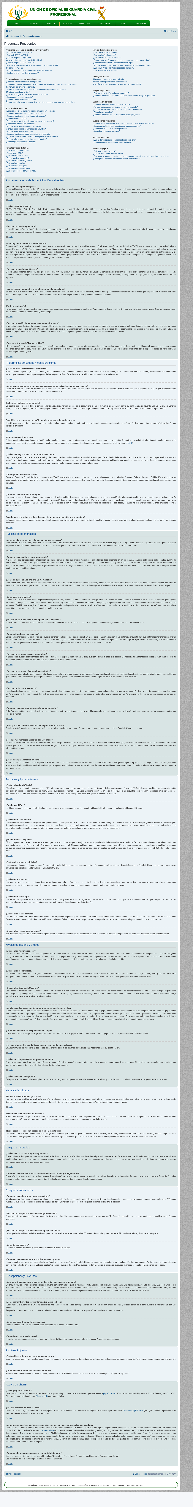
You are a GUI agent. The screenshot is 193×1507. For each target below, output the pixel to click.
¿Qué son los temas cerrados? (18, 168)
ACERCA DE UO (104, 24)
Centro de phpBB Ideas (133, 1410)
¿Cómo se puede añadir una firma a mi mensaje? (26, 116)
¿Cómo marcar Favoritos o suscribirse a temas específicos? (117, 126)
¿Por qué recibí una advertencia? (19, 131)
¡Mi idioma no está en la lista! (18, 92)
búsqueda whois (47, 1430)
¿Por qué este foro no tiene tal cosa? (108, 154)
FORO (123, 24)
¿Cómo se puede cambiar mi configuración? (24, 82)
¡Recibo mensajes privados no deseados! (110, 82)
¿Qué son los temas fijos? (16, 166)
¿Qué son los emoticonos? (17, 156)
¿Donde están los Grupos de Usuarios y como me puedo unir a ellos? (121, 60)
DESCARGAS (140, 24)
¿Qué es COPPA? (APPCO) (17, 55)
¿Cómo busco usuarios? (103, 112)
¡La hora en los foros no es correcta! (20, 87)
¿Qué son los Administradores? (105, 52)
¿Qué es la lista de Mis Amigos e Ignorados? (111, 93)
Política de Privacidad (91, 1485)
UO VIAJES (68, 24)
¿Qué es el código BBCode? (17, 150)
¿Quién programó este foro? (104, 151)
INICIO (17, 24)
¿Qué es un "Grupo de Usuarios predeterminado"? (113, 68)
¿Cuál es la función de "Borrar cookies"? (22, 73)
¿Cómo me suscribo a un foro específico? (110, 129)
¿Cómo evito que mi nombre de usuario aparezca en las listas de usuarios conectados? (42, 84)
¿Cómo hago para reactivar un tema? (21, 142)
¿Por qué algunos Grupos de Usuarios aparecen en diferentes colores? (122, 65)
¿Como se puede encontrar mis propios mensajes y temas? (117, 115)
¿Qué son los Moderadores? (104, 55)
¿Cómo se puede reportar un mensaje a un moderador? (29, 134)
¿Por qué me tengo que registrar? (19, 52)
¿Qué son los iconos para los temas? (21, 171)
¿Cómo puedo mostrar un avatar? (19, 97)
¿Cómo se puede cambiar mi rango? (21, 100)
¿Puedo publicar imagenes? (17, 158)
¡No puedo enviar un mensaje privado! (108, 79)
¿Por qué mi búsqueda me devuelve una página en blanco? (117, 110)
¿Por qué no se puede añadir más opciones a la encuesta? (30, 121)
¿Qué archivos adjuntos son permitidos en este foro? (114, 140)
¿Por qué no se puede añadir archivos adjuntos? (26, 129)
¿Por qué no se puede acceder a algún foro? (24, 126)
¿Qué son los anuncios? (16, 163)
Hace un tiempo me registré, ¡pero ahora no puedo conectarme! (32, 65)
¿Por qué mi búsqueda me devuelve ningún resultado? (115, 107)
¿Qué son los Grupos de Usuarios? (107, 58)
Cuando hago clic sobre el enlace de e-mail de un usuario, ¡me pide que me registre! (40, 102)
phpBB (129, 443)
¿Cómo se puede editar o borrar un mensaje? (24, 113)
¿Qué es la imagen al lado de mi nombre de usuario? (27, 95)
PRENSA (51, 24)
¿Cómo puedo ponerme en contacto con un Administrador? (117, 159)
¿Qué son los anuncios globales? (19, 161)
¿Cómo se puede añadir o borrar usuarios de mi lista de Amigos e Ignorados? (124, 96)
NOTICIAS (34, 24)
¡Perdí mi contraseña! (14, 68)
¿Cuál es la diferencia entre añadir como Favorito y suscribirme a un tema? (123, 123)
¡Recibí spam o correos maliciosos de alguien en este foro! (117, 84)
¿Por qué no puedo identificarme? (20, 63)
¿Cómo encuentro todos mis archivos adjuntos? (112, 142)
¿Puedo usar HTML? (14, 153)
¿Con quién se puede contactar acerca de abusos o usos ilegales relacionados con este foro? (131, 156)
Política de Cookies (108, 1485)
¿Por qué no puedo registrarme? (19, 58)
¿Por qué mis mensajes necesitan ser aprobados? (26, 139)
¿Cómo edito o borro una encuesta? (20, 124)
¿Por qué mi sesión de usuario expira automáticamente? (29, 70)
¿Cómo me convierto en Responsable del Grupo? (113, 63)
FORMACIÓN (84, 24)
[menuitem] (9, 31)
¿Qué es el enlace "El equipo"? (105, 70)
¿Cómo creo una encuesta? (17, 119)
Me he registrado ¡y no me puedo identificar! (24, 60)
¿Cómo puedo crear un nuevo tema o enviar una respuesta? (30, 111)
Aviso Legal (76, 1485)
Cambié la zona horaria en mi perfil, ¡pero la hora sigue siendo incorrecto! (36, 89)
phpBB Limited (109, 1393)
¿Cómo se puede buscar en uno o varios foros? (112, 104)
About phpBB (42, 1396)
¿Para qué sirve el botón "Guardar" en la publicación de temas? (32, 137)
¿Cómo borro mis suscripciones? (106, 131)
